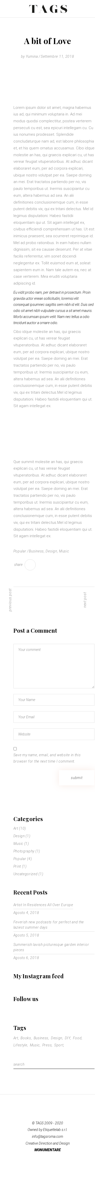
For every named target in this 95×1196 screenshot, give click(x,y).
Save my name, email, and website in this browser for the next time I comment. (47, 758)
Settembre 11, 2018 (57, 56)
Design (51, 551)
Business (36, 551)
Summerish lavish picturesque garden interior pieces (51, 947)
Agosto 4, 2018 (26, 913)
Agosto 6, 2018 (26, 958)
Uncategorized (25, 874)
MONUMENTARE (47, 1150)
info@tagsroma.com (47, 1136)
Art (15, 828)
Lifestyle (20, 1045)
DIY (67, 1038)
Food (77, 1038)
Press (47, 1045)
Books (26, 1038)
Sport (59, 1045)
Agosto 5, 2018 (26, 935)
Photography (24, 851)
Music (64, 551)
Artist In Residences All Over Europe (43, 905)
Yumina (32, 56)
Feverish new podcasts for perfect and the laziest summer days (48, 924)
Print (17, 866)
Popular (19, 551)
